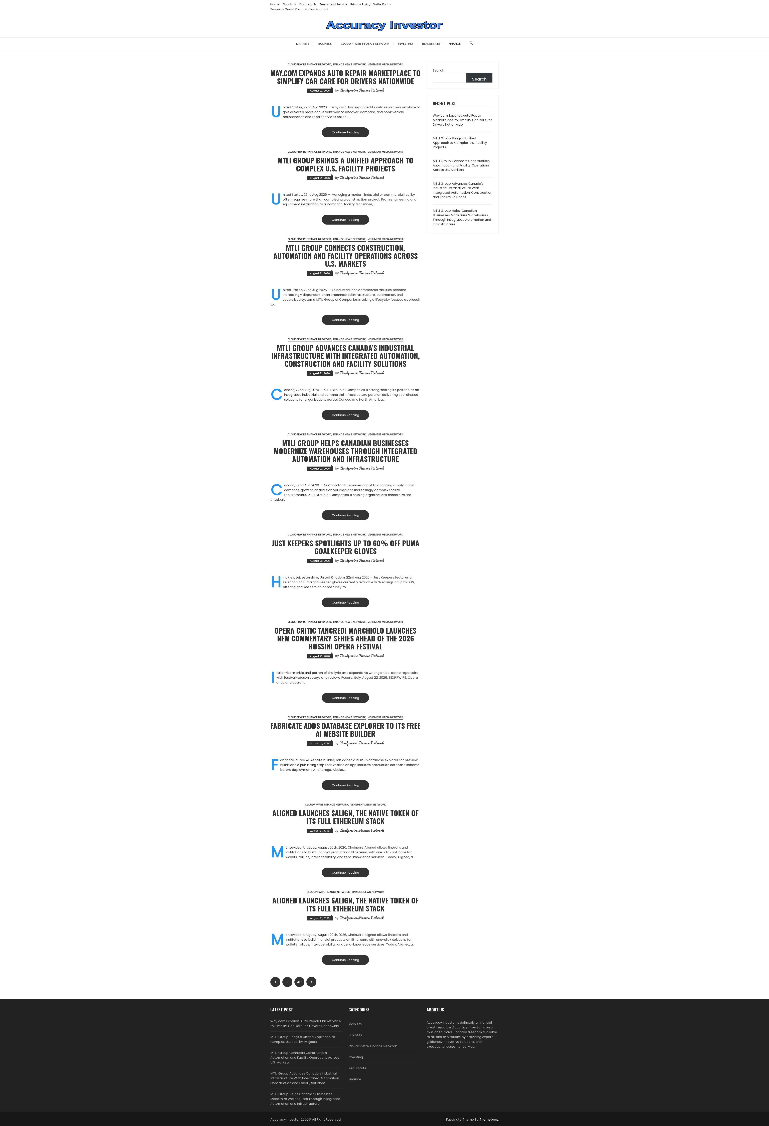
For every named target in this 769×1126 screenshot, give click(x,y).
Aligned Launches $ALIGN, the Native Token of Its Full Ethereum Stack (345, 816)
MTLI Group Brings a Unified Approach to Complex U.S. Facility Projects (345, 164)
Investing (405, 43)
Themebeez (489, 1119)
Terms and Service (333, 4)
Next (311, 982)
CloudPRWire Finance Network (365, 43)
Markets (302, 43)
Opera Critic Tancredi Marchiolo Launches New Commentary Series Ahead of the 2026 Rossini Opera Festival (345, 638)
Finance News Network (349, 64)
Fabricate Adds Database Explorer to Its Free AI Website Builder (345, 729)
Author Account (317, 9)
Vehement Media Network (385, 64)
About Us (289, 4)
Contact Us (308, 4)
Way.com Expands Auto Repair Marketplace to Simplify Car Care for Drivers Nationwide (346, 77)
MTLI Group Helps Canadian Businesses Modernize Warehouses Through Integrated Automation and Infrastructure (345, 450)
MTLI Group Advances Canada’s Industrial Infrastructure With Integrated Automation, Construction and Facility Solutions (345, 355)
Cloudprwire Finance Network (362, 90)
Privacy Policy (360, 4)
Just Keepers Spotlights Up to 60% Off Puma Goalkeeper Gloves (345, 547)
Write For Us (382, 4)
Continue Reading (345, 132)
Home (275, 4)
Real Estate (431, 43)
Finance (455, 43)
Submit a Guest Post (286, 9)
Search (438, 70)
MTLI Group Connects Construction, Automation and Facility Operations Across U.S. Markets (345, 255)
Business (325, 43)
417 (299, 982)
